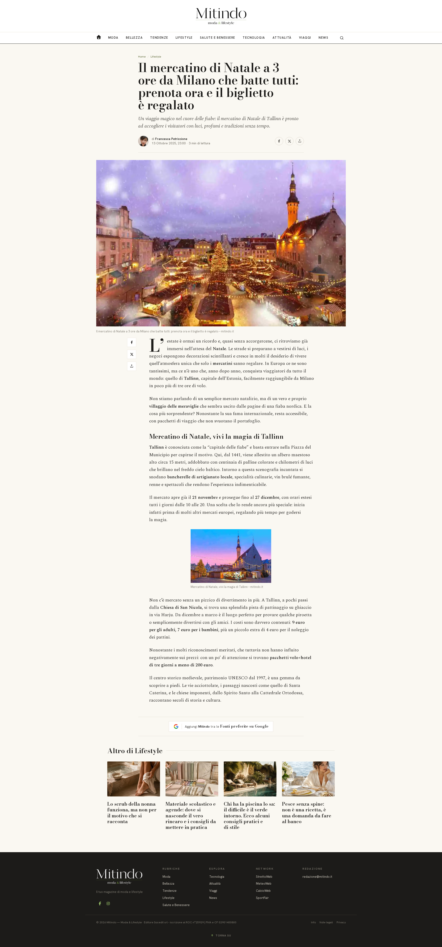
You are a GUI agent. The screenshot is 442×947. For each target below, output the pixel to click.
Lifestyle (184, 38)
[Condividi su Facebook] (279, 141)
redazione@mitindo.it (317, 877)
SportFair (262, 898)
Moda (113, 38)
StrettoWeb (264, 877)
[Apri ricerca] (341, 37)
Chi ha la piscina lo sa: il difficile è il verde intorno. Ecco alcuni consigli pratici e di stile (249, 815)
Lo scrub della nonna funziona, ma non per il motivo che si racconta (132, 812)
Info (313, 922)
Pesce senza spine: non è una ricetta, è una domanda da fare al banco (306, 812)
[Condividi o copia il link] (300, 141)
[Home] (221, 16)
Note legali (326, 922)
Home (142, 56)
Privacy (341, 922)
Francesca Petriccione (171, 139)
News (323, 38)
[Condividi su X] (289, 141)
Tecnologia (254, 38)
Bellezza (134, 38)
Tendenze (159, 38)
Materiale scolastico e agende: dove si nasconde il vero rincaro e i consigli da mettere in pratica (191, 815)
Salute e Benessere (217, 38)
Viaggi (305, 38)
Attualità (282, 38)
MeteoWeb (263, 884)
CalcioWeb (263, 891)
